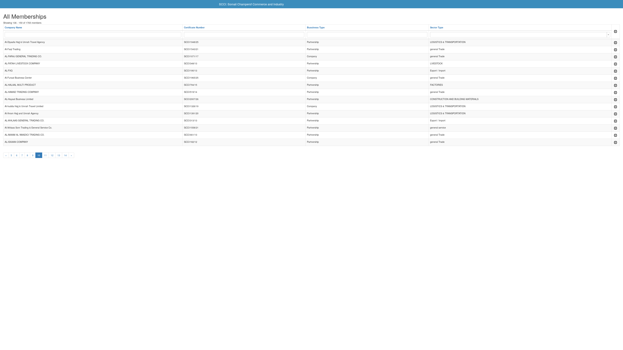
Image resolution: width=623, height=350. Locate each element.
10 (38, 155)
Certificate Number (194, 27)
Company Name (13, 27)
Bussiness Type (316, 27)
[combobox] (520, 34)
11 (45, 155)
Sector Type (436, 27)
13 (58, 155)
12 (52, 155)
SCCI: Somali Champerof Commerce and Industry (251, 4)
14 (65, 155)
